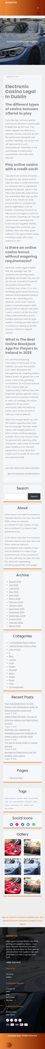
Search (34, 496)
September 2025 (17, 615)
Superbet (26, 805)
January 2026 (15, 605)
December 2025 (17, 609)
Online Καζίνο (28, 801)
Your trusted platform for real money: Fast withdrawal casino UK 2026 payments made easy (21, 707)
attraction (19, 798)
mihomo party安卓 (18, 801)
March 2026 (14, 598)
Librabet (13, 670)
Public (12, 680)
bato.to (26, 798)
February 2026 (16, 602)
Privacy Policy (16, 778)
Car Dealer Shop (14, 1036)
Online (12, 676)
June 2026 (14, 588)
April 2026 (14, 595)
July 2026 (13, 585)
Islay (10, 801)
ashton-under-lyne (10, 798)
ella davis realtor (33, 798)
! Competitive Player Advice (22, 642)
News (11, 673)
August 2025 (15, 619)
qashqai (7, 805)
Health (12, 666)
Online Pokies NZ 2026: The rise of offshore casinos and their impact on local (21, 720)
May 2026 (13, 592)
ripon (21, 805)
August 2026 (15, 581)
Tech (11, 683)
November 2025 (17, 612)
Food (11, 663)
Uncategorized (16, 687)
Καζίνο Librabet (9, 808)
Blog (11, 656)
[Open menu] (38, 8)
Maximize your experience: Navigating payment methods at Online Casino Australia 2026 (20, 733)
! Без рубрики (15, 649)
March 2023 (14, 626)
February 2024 (16, 622)
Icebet (6, 801)
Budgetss (11, 3)
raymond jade (14, 805)
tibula (31, 805)
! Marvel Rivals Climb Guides (22, 646)
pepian (35, 801)
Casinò (12, 659)
